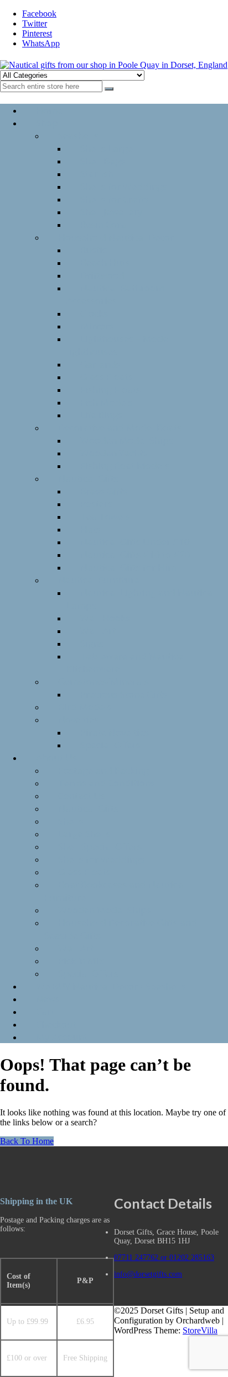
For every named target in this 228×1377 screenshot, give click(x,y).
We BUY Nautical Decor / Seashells (111, 986)
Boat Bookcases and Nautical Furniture (115, 890)
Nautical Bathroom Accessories (115, 294)
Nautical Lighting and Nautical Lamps (140, 599)
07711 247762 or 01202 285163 (164, 1257)
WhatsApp (41, 43)
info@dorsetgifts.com (148, 1274)
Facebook (39, 13)
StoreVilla (200, 1330)
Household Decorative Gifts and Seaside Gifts (120, 929)
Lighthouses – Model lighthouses (118, 345)
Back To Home (27, 1141)
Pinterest (37, 33)
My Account (61, 1036)
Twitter (34, 23)
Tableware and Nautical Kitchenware (126, 662)
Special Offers (110, 744)
